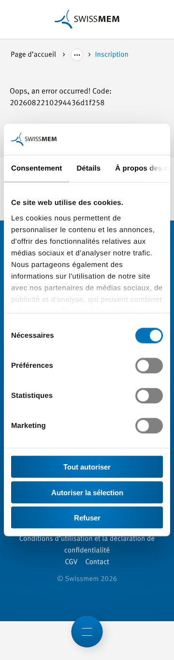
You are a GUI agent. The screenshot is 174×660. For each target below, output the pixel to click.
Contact (97, 562)
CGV (71, 562)
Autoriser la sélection (87, 492)
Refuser (87, 518)
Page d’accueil (34, 55)
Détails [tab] (88, 168)
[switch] (149, 366)
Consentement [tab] (36, 168)
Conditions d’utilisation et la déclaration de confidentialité (87, 544)
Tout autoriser (87, 467)
